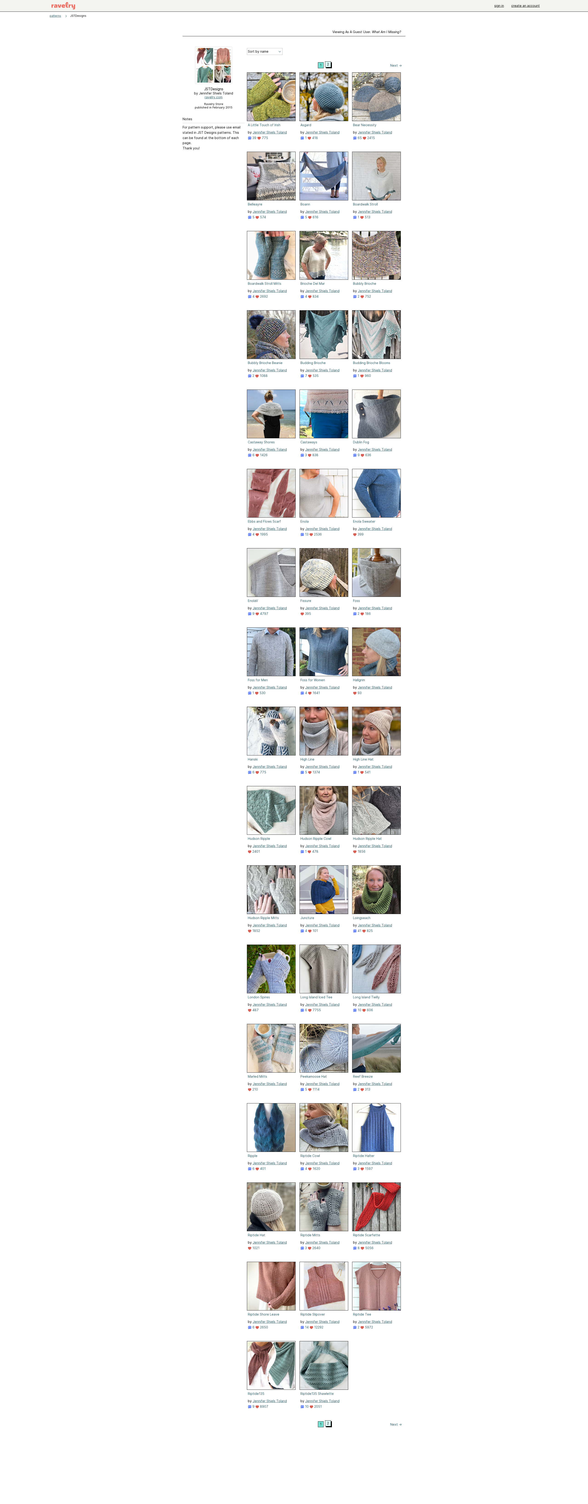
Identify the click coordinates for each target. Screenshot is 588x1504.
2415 (370, 138)
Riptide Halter (363, 1156)
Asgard (305, 125)
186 (367, 613)
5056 (368, 1248)
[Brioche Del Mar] (324, 255)
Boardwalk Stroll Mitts (264, 283)
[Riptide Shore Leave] (271, 1286)
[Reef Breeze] (376, 1048)
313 (367, 1089)
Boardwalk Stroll (365, 204)
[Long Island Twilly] (376, 969)
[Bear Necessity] (376, 96)
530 (262, 693)
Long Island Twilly (366, 997)
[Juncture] (324, 889)
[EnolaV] (271, 572)
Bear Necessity (364, 125)
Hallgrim (359, 680)
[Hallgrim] (376, 651)
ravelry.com (214, 97)
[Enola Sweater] (376, 493)
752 (367, 296)
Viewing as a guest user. (366, 32)
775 (264, 138)
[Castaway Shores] (271, 414)
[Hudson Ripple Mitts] (271, 889)
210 (255, 1089)
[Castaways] (324, 414)
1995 (263, 534)
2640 (315, 1248)
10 (359, 1010)
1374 (316, 772)
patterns (55, 15)
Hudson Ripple (259, 838)
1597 (368, 1169)
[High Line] (324, 731)
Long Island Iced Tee (316, 997)
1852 (256, 931)
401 (262, 1169)
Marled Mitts (257, 1076)
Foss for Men (258, 680)
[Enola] (324, 493)
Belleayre (255, 204)
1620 (316, 1169)
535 (315, 376)
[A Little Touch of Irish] (271, 96)
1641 (316, 693)
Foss (356, 601)
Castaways (308, 442)
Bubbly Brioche (364, 283)
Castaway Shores (261, 442)
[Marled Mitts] (271, 1048)
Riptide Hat (256, 1235)
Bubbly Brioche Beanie (265, 363)
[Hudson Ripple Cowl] (324, 810)
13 (306, 534)
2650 (263, 1327)
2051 (317, 1406)
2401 (256, 851)
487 (255, 1010)
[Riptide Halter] (376, 1127)
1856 (361, 851)
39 (254, 138)
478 (314, 851)
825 (369, 931)
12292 (318, 1327)
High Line (307, 759)
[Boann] (324, 176)
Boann (305, 204)
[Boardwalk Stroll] (376, 176)
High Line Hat (363, 759)
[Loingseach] (376, 889)
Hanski (253, 759)
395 (307, 613)
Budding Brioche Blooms (371, 363)
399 (360, 534)
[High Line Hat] (376, 731)
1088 (263, 376)
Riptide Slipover (312, 1314)
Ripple (252, 1156)
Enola (304, 521)
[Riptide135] (271, 1365)
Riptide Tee (362, 1314)
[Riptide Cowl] (324, 1127)
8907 (263, 1406)
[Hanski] (271, 731)
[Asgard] (324, 96)
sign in (499, 6)
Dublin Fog (361, 442)
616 (315, 217)
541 (367, 772)
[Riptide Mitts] (324, 1206)
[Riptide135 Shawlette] (324, 1365)
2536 (317, 534)
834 (315, 296)
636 (367, 455)
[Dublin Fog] (376, 414)
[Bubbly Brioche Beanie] (271, 334)
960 (367, 376)
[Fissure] (324, 572)
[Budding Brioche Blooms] (376, 334)
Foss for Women (312, 680)
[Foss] (376, 572)
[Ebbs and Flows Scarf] (271, 493)
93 (359, 693)
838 (314, 455)
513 (367, 217)
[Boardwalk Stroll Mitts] (271, 255)
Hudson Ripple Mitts (263, 918)
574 (262, 217)
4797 (263, 613)
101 (315, 931)
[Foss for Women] (324, 651)
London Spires (259, 997)
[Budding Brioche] (324, 334)
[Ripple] (271, 1127)
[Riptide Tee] (376, 1286)
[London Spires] (271, 969)
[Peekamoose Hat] (324, 1048)
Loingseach (361, 918)
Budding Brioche (313, 363)
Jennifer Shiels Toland (270, 132)
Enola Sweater (364, 521)
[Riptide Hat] (271, 1206)
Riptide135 (256, 1394)
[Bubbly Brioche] (376, 255)
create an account (525, 6)
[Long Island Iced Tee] (324, 969)
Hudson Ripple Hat (367, 838)
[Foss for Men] (271, 651)
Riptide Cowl (310, 1156)
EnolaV (253, 601)
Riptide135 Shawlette (317, 1394)
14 (306, 1327)
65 (359, 138)
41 (359, 931)
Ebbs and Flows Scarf (264, 521)
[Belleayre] (271, 176)
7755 (316, 1010)
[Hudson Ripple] (271, 810)
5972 (368, 1327)
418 (314, 138)
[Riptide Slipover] (324, 1286)
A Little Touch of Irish (264, 125)
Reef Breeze (363, 1076)
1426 (263, 455)
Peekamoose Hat (313, 1076)
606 (369, 1010)
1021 (256, 1248)
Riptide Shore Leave (263, 1314)
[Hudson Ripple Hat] (376, 810)
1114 (315, 1089)
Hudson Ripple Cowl (315, 838)
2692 (263, 296)
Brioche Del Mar (312, 283)
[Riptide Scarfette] (376, 1206)
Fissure (305, 601)
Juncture (307, 918)
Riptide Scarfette (366, 1235)
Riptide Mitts (310, 1235)
